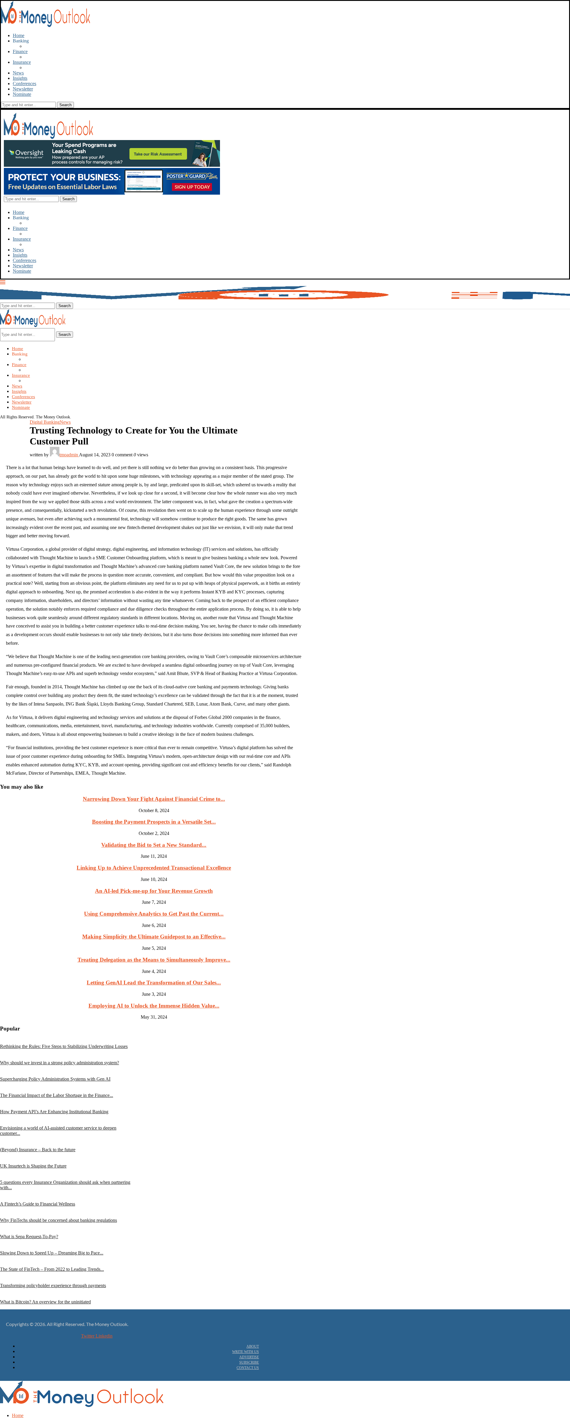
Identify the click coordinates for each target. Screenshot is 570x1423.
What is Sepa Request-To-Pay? (29, 1236)
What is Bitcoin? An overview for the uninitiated (45, 1301)
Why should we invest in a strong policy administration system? (59, 1062)
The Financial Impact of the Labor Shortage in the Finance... (56, 1095)
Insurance (22, 62)
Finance (20, 51)
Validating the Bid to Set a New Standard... (153, 845)
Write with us (245, 1352)
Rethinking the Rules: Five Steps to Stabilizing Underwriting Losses (64, 1046)
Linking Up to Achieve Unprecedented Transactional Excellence (154, 868)
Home (18, 35)
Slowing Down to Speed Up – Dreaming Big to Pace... (51, 1252)
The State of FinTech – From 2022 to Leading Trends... (52, 1269)
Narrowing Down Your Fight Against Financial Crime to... (154, 799)
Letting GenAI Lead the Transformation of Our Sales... (154, 982)
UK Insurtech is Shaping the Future (33, 1165)
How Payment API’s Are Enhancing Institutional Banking (54, 1111)
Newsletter (23, 88)
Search (64, 334)
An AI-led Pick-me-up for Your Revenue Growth (154, 891)
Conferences (24, 83)
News (18, 72)
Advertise (249, 1357)
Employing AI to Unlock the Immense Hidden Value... (153, 1006)
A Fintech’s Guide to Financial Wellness (37, 1203)
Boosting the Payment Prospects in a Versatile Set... (154, 822)
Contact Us (248, 1368)
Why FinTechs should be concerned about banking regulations (58, 1220)
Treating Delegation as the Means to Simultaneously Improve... (153, 960)
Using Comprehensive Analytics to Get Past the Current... (154, 914)
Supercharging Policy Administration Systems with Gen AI (55, 1078)
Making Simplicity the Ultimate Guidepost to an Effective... (154, 936)
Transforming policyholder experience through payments (53, 1285)
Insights (20, 78)
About (252, 1346)
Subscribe (249, 1362)
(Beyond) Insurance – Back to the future (37, 1149)
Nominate (22, 94)
